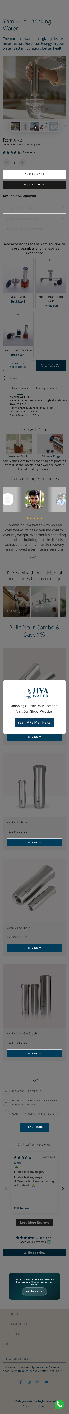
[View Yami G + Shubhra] (34, 890)
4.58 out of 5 (44, 1238)
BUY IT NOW (34, 185)
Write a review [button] (34, 1252)
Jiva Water (28, 1401)
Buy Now (34, 843)
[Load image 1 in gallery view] (15, 126)
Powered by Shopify (34, 1406)
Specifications (20, 388)
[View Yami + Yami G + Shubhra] (34, 996)
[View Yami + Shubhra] (34, 785)
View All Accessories (18, 365)
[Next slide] (63, 1188)
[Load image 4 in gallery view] (53, 126)
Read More (34, 1127)
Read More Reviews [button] (34, 1222)
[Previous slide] (6, 1188)
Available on (12, 196)
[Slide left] (4, 127)
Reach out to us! (34, 1291)
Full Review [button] (21, 1208)
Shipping (35, 144)
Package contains (47, 388)
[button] (12, 152)
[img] (22, 1157)
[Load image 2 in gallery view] (25, 126)
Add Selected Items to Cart (51, 365)
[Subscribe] (64, 1359)
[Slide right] (64, 127)
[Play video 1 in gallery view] (34, 126)
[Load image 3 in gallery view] (44, 126)
